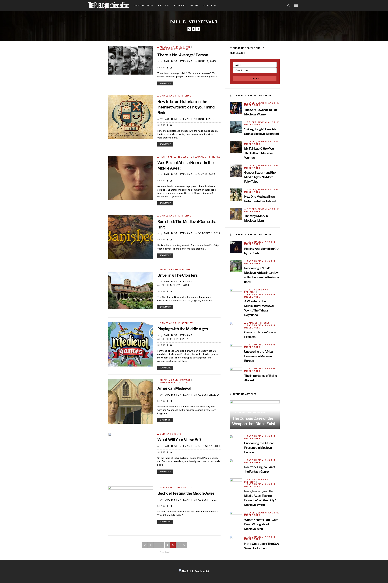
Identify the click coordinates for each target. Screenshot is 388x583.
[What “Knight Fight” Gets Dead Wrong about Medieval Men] (236, 517)
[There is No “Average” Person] (130, 60)
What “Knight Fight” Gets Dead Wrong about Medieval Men (261, 524)
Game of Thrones (209, 157)
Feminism (166, 157)
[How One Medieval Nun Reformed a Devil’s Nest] (236, 194)
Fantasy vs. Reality (248, 410)
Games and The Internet (176, 96)
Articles (164, 5)
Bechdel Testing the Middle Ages (185, 493)
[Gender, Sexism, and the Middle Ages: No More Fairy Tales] (236, 170)
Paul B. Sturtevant (178, 61)
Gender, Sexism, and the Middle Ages (261, 104)
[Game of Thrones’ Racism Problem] (236, 327)
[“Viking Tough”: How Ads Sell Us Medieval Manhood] (236, 126)
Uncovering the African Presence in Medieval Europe (259, 356)
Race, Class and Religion (256, 291)
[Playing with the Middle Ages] (130, 344)
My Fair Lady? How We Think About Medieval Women (259, 153)
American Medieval (174, 388)
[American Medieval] (130, 401)
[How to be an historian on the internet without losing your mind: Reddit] (130, 116)
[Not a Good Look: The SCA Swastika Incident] (236, 541)
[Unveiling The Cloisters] (130, 290)
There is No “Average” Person (182, 55)
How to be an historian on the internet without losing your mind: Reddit (186, 107)
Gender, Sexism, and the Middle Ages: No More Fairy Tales (260, 177)
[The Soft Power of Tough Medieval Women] (236, 107)
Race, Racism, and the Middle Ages (260, 243)
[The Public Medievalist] (108, 5)
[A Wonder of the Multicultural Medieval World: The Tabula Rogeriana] (236, 294)
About (194, 5)
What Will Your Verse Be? (179, 439)
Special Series (143, 5)
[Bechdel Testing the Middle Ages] (130, 508)
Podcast (180, 5)
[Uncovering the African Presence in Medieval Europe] (236, 349)
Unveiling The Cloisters (177, 275)
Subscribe (210, 5)
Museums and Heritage (175, 47)
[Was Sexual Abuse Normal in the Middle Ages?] (130, 177)
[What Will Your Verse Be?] (130, 454)
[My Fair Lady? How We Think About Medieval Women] (236, 146)
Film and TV (184, 157)
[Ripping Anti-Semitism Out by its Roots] (236, 246)
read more (165, 83)
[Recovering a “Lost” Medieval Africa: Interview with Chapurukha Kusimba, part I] (236, 266)
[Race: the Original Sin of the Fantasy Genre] (236, 464)
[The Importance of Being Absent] (236, 373)
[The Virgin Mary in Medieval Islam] (236, 213)
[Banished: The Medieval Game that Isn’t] (130, 236)
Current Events (171, 434)
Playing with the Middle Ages (182, 328)
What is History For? (174, 49)
